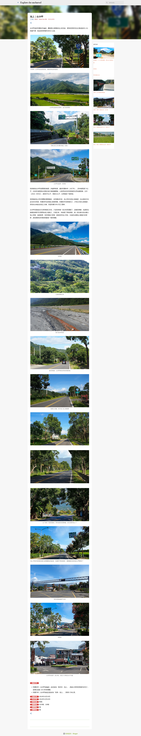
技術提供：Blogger (71, 733)
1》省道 (32, 19)
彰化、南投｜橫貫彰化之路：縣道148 (102, 144)
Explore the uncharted (30, 2)
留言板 (95, 68)
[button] (31, 23)
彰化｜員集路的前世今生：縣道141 (101, 127)
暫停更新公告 (96, 75)
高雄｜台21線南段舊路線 (99, 92)
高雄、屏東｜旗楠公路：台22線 (100, 109)
